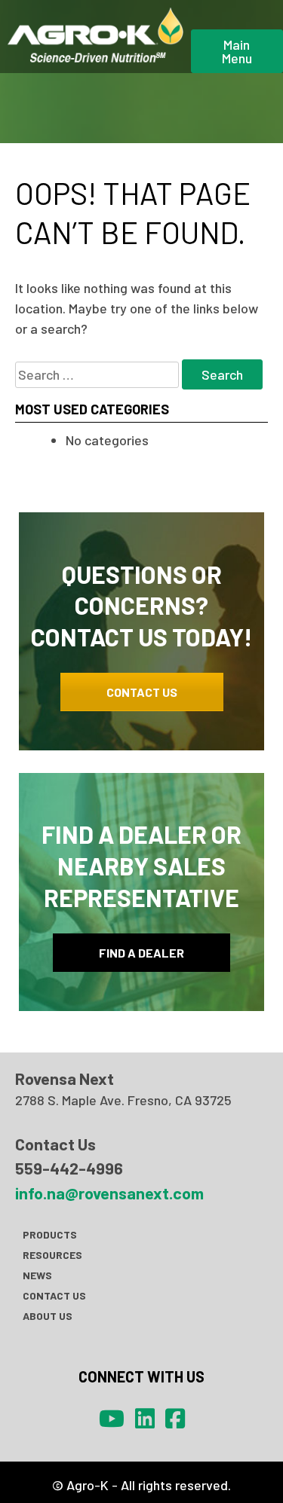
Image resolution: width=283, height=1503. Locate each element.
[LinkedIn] (145, 1418)
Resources (52, 1254)
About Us (47, 1315)
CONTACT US (141, 692)
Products (50, 1234)
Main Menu (237, 51)
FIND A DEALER (141, 952)
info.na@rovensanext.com (109, 1192)
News (37, 1275)
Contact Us (54, 1295)
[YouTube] (112, 1418)
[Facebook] (175, 1418)
